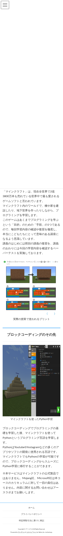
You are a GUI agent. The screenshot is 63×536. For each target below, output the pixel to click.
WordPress (21, 532)
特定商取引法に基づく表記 (31, 520)
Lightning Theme (31, 532)
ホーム (31, 508)
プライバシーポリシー (31, 514)
